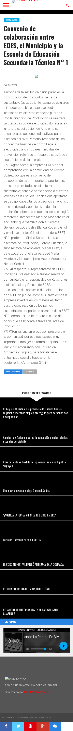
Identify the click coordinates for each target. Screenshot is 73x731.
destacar (30, 371)
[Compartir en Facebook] (6, 726)
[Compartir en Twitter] (18, 726)
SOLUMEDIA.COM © (36, 692)
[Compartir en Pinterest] (30, 726)
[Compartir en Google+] (42, 726)
